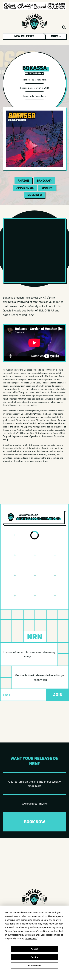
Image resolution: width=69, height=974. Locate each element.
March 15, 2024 (41, 87)
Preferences (34, 965)
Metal (37, 79)
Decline (34, 957)
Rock (44, 79)
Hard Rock (27, 79)
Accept (34, 949)
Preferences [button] (31, 938)
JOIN (57, 694)
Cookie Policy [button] (17, 935)
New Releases (24, 36)
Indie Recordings (38, 95)
